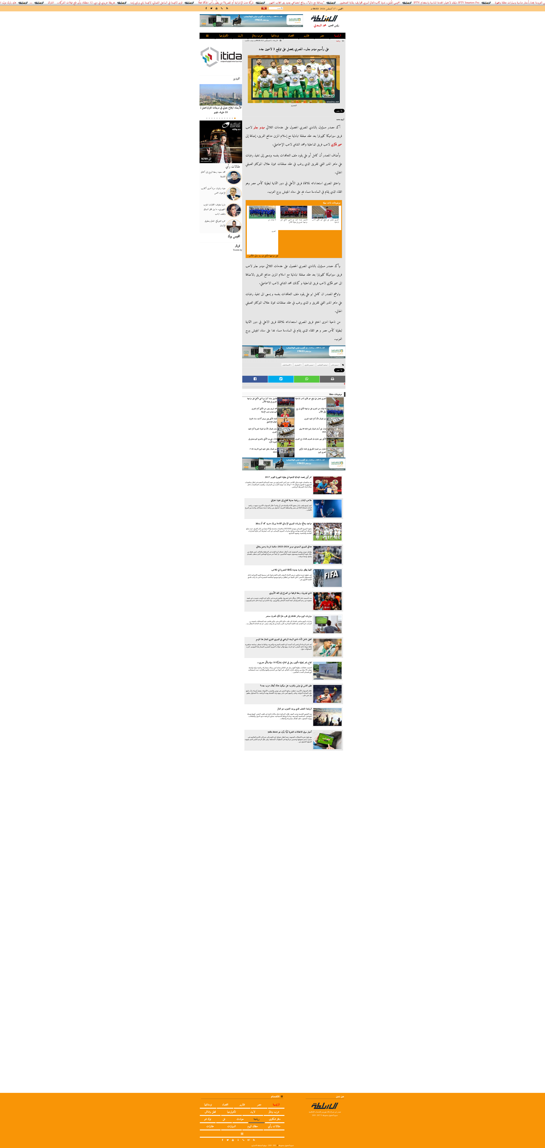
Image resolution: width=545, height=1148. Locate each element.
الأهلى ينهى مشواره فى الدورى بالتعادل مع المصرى (310, 439)
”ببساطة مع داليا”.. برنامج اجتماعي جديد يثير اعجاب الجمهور (392, 2)
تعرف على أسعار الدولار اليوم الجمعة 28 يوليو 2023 (312, 430)
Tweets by (237, 250)
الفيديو (236, 79)
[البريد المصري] (221, 142)
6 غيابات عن (272, 219)
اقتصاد (291, 35)
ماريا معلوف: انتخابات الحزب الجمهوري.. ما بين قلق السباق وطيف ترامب (214, 209)
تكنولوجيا (223, 35)
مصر (322, 35)
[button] (235, 118)
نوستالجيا (275, 35)
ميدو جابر (259, 127)
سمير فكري (336, 145)
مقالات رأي (233, 167)
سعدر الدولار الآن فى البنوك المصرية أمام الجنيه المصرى (262, 430)
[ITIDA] (221, 57)
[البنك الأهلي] (293, 353)
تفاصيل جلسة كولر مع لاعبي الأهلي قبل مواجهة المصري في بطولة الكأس (293, 221)
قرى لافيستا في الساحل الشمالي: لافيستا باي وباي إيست (252, 2)
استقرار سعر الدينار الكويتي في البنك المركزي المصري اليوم (312, 451)
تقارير (306, 35)
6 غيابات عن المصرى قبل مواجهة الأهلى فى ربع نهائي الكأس (311, 410)
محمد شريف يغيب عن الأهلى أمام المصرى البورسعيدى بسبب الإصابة (264, 410)
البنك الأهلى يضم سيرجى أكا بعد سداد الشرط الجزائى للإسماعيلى (263, 420)
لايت (240, 35)
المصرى (274, 231)
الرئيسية (337, 35)
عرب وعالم (257, 35)
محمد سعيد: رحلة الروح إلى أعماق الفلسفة (213, 174)
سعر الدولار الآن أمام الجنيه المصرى (315, 418)
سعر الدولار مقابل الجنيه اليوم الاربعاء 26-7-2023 (263, 451)
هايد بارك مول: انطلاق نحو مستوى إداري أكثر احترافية (86, 2)
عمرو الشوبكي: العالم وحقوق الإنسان (215, 223)
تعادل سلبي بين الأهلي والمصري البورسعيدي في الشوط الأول (263, 440)
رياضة (338, 41)
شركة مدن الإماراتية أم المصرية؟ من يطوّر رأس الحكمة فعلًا (322, 2)
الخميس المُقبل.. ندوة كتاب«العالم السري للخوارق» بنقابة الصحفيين (466, 2)
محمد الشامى (322, 365)
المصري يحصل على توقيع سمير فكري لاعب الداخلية (325, 221)
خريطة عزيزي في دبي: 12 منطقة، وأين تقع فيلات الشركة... (182, 2)
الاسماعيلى (286, 365)
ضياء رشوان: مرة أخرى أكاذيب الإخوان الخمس (213, 190)
